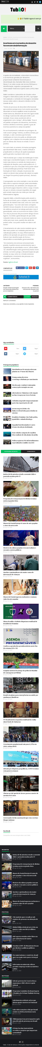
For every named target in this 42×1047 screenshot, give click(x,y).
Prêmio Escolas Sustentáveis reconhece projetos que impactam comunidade (25, 1030)
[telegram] (40, 2)
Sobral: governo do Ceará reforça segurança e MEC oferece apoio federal (24, 983)
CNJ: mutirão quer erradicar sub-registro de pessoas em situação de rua (25, 919)
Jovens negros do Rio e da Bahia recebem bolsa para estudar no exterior (24, 411)
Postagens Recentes (10, 451)
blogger (27, 296)
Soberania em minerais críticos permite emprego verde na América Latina (25, 967)
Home (5, 37)
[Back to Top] (22, 1042)
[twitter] (35, 2)
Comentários (31, 451)
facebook (35, 296)
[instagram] (37, 2)
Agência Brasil (13, 262)
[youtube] (32, 2)
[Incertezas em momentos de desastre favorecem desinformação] (26, 268)
